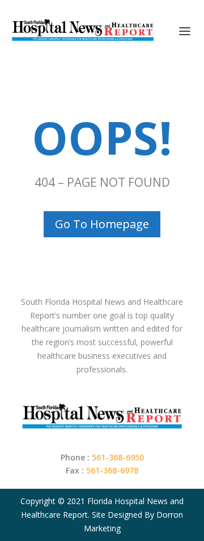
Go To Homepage (102, 224)
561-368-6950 (118, 457)
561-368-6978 (112, 470)
